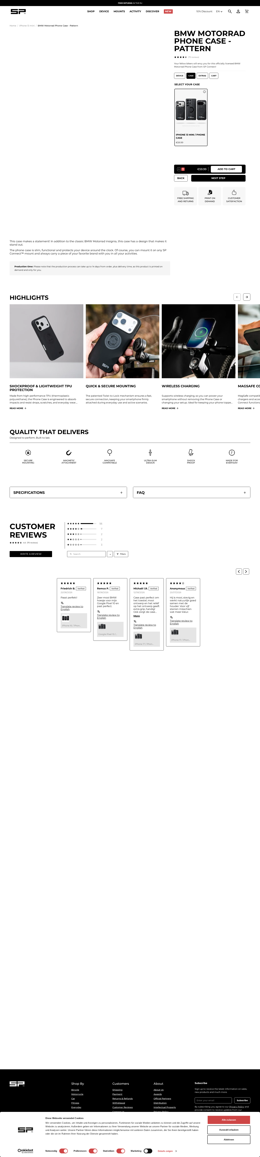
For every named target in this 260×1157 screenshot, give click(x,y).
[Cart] (246, 11)
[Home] (18, 11)
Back (180, 178)
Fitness (75, 1103)
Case (190, 76)
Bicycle (75, 1089)
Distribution (160, 1103)
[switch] (93, 1151)
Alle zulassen (229, 1120)
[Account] (238, 11)
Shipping (117, 1089)
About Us (159, 1089)
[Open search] (230, 11)
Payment (117, 1094)
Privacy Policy (236, 1106)
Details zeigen (165, 1151)
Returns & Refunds (122, 1098)
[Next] (246, 572)
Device (179, 76)
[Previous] (239, 572)
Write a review (31, 554)
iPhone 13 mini (27, 25)
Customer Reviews (122, 1107)
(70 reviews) (193, 57)
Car (73, 1098)
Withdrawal (118, 1103)
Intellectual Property (165, 1107)
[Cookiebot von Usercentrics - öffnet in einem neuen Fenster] (25, 1151)
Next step (218, 178)
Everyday (76, 1107)
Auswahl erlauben (228, 1129)
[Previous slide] (237, 297)
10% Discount (204, 11)
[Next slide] (246, 297)
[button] (84, 523)
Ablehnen (229, 1139)
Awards (158, 1094)
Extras (202, 76)
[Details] (204, 91)
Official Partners (162, 1098)
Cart (213, 76)
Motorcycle (77, 1094)
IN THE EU (130, 3)
